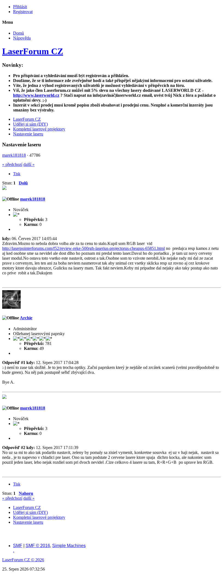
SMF (17, 545)
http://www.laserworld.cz (36, 95)
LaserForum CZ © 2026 (23, 559)
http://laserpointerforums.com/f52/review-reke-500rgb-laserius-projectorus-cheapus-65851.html (83, 248)
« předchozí (12, 164)
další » (29, 164)
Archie (26, 318)
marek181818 (14, 155)
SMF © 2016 (38, 545)
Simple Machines (69, 545)
